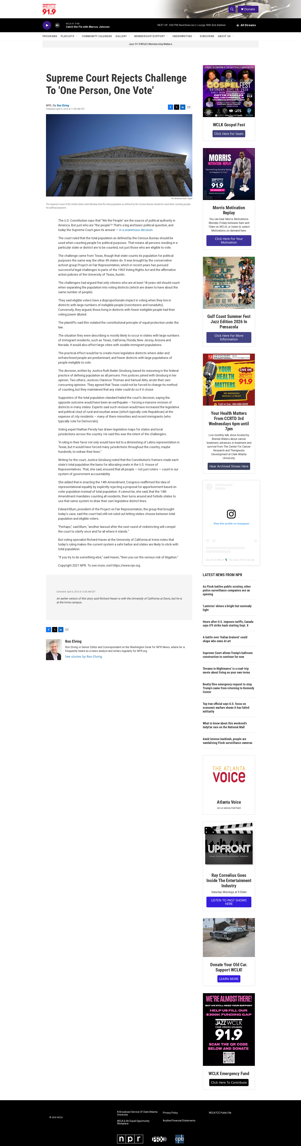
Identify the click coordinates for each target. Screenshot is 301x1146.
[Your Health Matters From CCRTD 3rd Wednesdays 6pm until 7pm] (229, 380)
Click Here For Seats (229, 134)
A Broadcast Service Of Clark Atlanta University (137, 1113)
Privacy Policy (170, 1113)
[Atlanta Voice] (229, 775)
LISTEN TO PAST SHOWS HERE (229, 902)
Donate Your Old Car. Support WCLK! (228, 967)
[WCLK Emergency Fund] (229, 1029)
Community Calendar (97, 36)
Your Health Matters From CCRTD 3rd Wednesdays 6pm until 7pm (229, 421)
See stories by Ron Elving (83, 656)
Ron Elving (63, 105)
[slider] (62, 25)
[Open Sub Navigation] (77, 36)
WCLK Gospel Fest (229, 124)
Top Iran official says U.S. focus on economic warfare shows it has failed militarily (226, 707)
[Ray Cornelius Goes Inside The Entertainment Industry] (229, 845)
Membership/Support (149, 36)
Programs (50, 36)
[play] (47, 25)
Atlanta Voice (229, 802)
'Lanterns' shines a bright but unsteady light (227, 608)
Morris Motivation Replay (229, 210)
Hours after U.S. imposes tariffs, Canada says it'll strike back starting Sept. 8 (228, 623)
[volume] (57, 25)
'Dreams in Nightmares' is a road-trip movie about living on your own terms (226, 670)
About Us (224, 36)
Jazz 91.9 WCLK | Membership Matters (150, 44)
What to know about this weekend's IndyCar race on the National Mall (225, 725)
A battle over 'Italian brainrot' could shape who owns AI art (225, 639)
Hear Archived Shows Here (228, 466)
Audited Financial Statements (179, 1120)
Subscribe (207, 36)
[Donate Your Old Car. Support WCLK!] (229, 937)
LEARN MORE (229, 979)
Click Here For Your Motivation (229, 240)
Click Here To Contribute (229, 1082)
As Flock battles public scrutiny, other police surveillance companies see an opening (227, 590)
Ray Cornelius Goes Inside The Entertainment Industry (228, 880)
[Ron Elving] (54, 649)
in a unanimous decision (136, 230)
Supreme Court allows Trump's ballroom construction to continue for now (228, 655)
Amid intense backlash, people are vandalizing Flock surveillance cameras (227, 741)
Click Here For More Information (228, 337)
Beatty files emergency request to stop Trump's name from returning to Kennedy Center (228, 688)
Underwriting (182, 36)
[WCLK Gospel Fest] (229, 91)
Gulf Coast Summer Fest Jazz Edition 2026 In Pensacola (228, 321)
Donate (249, 9)
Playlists (67, 36)
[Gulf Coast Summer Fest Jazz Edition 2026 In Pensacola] (229, 283)
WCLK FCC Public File (220, 1113)
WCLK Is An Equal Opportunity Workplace (133, 1122)
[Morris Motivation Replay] (229, 174)
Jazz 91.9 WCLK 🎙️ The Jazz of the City (228, 559)
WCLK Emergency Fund (229, 1073)
